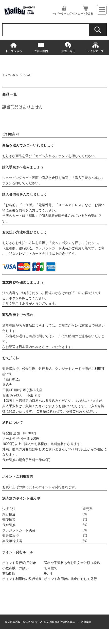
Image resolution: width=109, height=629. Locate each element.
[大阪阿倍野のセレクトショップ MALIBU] (19, 15)
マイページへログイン (64, 13)
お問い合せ (68, 51)
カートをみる (85, 13)
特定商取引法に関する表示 (59, 622)
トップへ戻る (13, 51)
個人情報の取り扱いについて (21, 622)
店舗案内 (86, 622)
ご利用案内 (41, 51)
